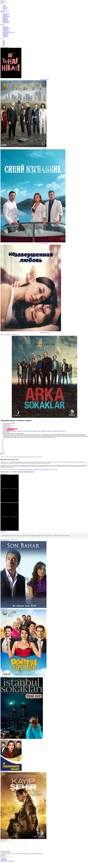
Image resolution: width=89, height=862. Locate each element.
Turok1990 (5, 33)
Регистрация (3, 860)
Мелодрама (6, 13)
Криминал (6, 21)
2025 (4, 44)
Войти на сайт (3, 859)
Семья (41, 469)
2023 (4, 41)
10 (3, 450)
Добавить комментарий (5, 851)
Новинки (5, 8)
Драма (5, 15)
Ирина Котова (6, 29)
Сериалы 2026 (20, 431)
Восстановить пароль (10, 860)
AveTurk (5, 30)
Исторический (6, 16)
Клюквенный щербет (28, 469)
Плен (22, 469)
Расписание (5, 7)
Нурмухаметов (6, 31)
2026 (4, 45)
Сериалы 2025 (49, 431)
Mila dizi (5, 35)
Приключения (30, 431)
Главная (4, 5)
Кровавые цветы (36, 469)
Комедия (5, 20)
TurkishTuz (5, 36)
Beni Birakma (6, 27)
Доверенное (45, 469)
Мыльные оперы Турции (8, 32)
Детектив (5, 17)
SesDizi (5, 26)
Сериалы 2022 (62, 431)
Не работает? (3, 531)
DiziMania (6, 34)
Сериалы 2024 (56, 431)
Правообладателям (24, 853)
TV (2, 1)
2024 (4, 42)
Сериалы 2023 (9, 431)
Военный (5, 19)
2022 (4, 40)
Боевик (5, 18)
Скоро (4, 6)
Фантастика (6, 22)
